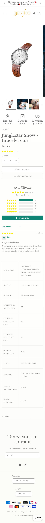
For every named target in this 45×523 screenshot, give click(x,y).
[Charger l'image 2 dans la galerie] (22, 104)
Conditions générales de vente (24, 515)
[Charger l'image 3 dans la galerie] (34, 104)
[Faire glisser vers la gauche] (2, 105)
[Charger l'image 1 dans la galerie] (11, 104)
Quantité (5, 156)
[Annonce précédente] (4, 3)
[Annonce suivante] (40, 3)
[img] (7, 233)
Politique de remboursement (29, 512)
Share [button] (7, 416)
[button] (4, 13)
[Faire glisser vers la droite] (42, 105)
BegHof (14, 511)
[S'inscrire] (37, 455)
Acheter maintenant (22, 176)
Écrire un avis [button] (22, 218)
